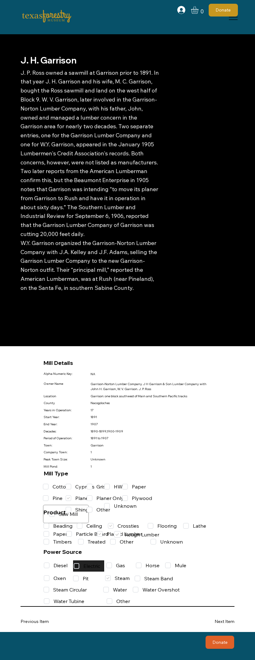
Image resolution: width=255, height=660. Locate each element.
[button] (199, 10)
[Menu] (233, 17)
